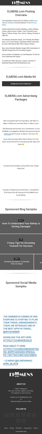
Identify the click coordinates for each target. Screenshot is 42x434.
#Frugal (30, 352)
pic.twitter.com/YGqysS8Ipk (20, 355)
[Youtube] (24, 421)
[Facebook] (7, 415)
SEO (24, 39)
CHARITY (17, 258)
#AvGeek (20, 352)
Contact (35, 428)
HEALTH (21, 220)
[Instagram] (12, 415)
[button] (3, 2)
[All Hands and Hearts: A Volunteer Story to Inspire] (17, 264)
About (6, 428)
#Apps (11, 352)
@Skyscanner (11, 331)
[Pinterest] (29, 415)
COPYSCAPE (10, 42)
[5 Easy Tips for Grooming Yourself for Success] (21, 247)
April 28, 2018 (10, 363)
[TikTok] (34, 415)
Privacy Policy (27, 428)
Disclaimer (19, 428)
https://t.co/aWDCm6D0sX (18, 349)
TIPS (21, 239)
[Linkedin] (18, 415)
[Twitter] (18, 421)
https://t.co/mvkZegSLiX (17, 340)
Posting (12, 428)
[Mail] (23, 415)
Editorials (7, 134)
